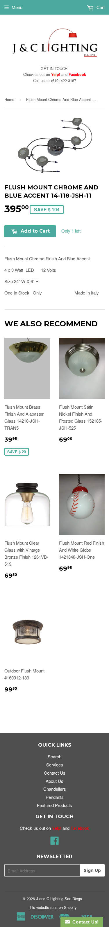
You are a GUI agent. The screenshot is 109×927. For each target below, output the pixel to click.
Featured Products (54, 805)
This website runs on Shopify (52, 907)
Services (54, 765)
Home (9, 99)
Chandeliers (54, 789)
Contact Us (54, 773)
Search (54, 756)
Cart (100, 7)
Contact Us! (84, 921)
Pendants (55, 797)
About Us (54, 781)
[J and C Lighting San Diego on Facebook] (54, 842)
